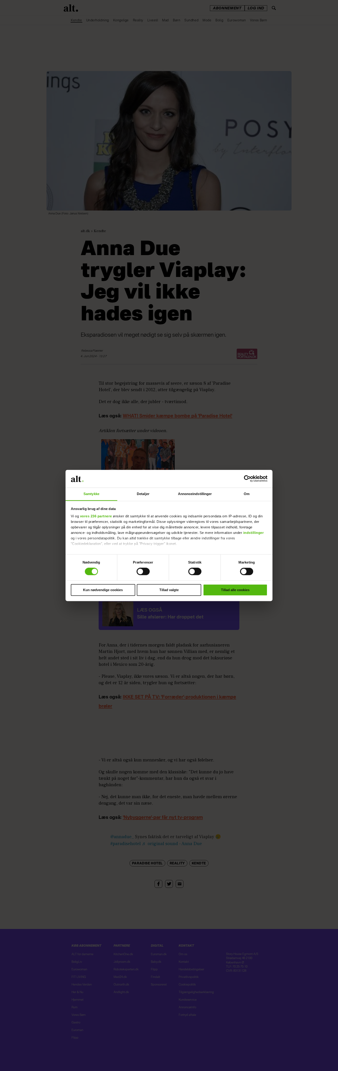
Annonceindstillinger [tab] (195, 494)
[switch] (143, 571)
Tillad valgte (169, 590)
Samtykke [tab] (91, 494)
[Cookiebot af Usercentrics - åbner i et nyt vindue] (247, 478)
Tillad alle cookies (235, 590)
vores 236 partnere (96, 516)
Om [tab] (246, 494)
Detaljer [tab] (143, 494)
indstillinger (253, 533)
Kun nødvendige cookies (103, 590)
